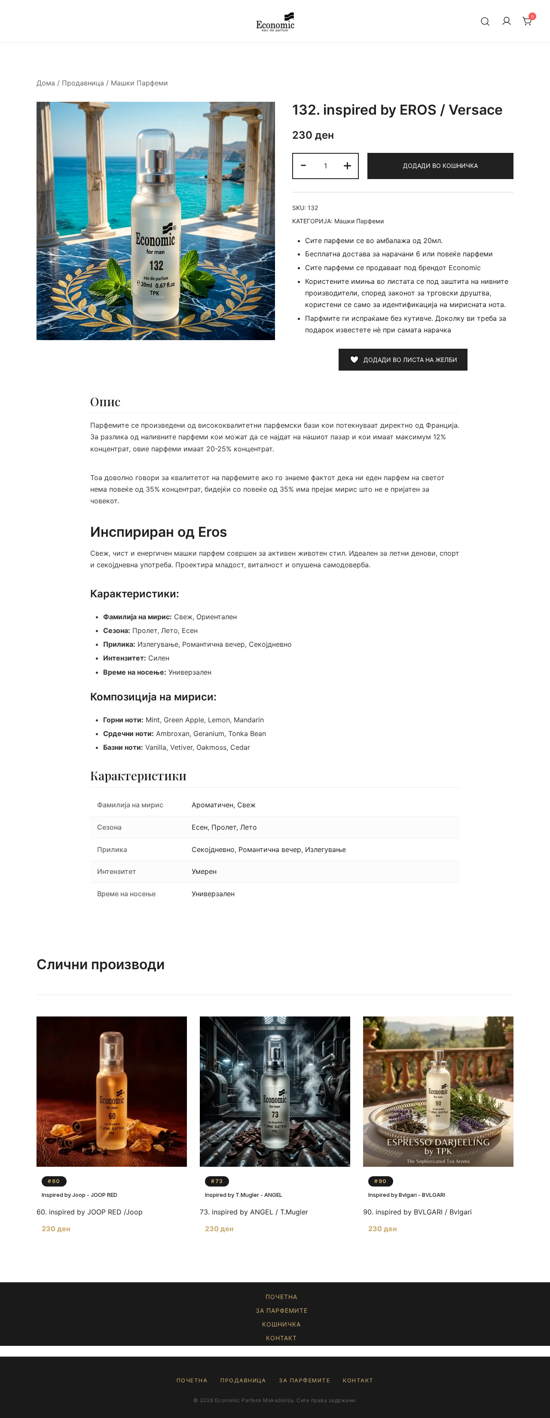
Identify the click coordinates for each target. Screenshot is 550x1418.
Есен (200, 827)
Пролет (223, 827)
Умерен (204, 871)
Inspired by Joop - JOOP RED (79, 1194)
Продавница (83, 83)
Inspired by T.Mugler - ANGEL (243, 1194)
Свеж (246, 804)
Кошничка (281, 1324)
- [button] (303, 164)
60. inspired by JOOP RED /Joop (90, 1212)
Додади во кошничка (440, 165)
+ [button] (347, 164)
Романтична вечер (269, 849)
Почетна (281, 1296)
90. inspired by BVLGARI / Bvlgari (417, 1212)
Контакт (281, 1338)
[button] (261, 118)
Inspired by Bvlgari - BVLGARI (406, 1194)
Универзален (213, 893)
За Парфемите (282, 1310)
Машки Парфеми (139, 83)
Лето (248, 827)
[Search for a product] (485, 21)
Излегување (325, 849)
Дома (46, 83)
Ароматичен (212, 804)
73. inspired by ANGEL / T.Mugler (254, 1212)
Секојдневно (213, 849)
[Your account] (506, 21)
